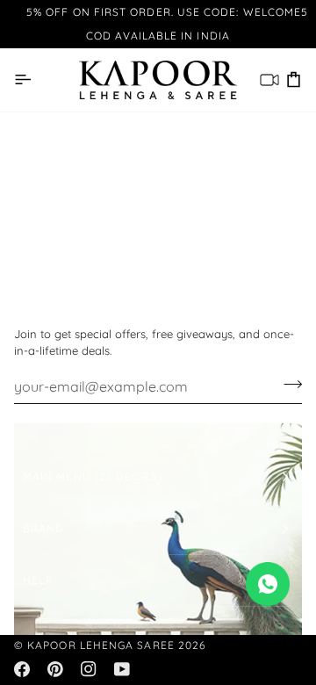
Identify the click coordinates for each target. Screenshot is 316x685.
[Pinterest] (55, 669)
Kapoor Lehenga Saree (101, 645)
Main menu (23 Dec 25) (92, 476)
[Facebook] (22, 669)
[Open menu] (22, 79)
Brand (43, 528)
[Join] (287, 385)
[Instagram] (89, 669)
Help (38, 580)
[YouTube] (122, 669)
